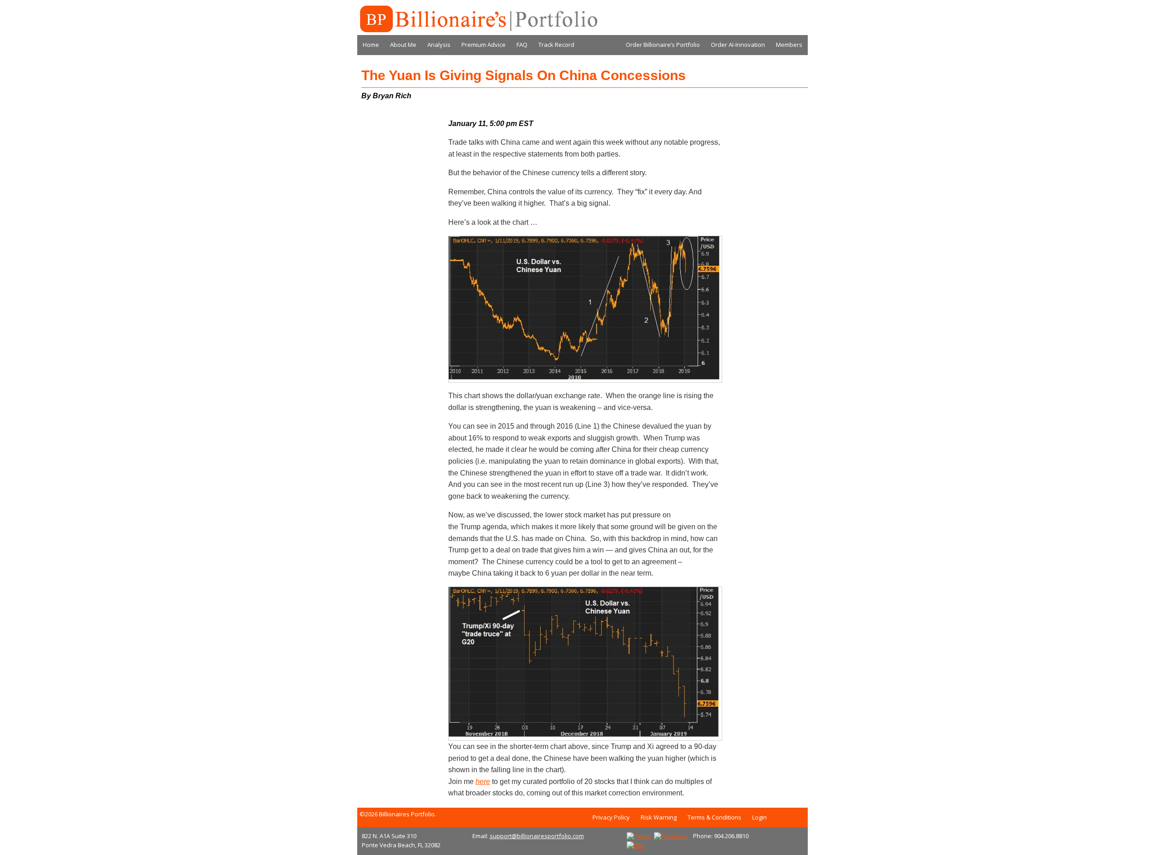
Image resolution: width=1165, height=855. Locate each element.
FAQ (522, 44)
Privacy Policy (611, 817)
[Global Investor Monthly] (477, 19)
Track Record (556, 44)
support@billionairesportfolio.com (537, 836)
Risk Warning (659, 817)
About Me (403, 44)
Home (371, 44)
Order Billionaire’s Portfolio (663, 44)
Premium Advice (483, 44)
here (483, 781)
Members (789, 44)
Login (759, 817)
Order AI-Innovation (738, 44)
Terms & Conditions (714, 817)
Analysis (439, 44)
